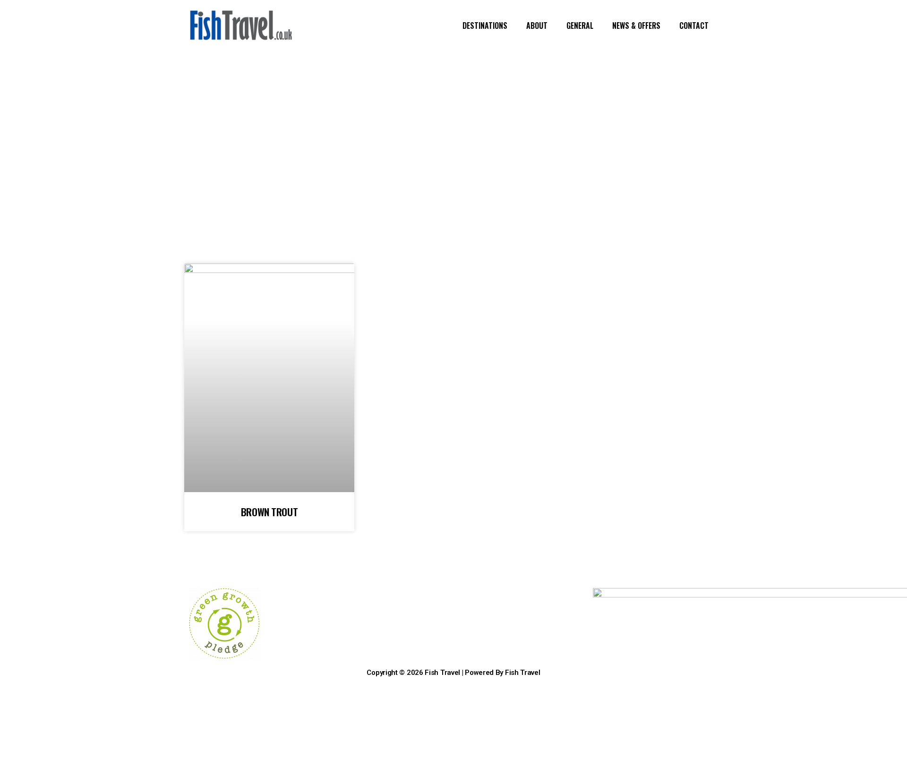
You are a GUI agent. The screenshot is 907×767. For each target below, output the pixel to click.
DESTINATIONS (484, 25)
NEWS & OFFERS (636, 25)
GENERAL (579, 25)
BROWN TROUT (269, 511)
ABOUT (537, 25)
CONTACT (694, 25)
